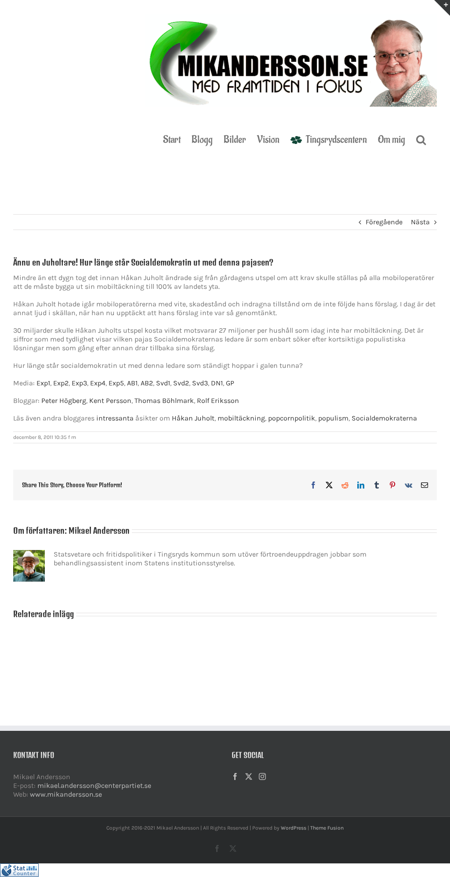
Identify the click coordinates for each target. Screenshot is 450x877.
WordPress (293, 828)
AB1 (132, 383)
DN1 (217, 383)
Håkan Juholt (193, 418)
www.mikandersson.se (66, 794)
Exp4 (97, 383)
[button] (421, 139)
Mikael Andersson (99, 530)
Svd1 (163, 383)
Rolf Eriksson (218, 400)
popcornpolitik (291, 418)
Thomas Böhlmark (164, 400)
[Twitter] (248, 776)
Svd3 (200, 383)
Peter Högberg (63, 400)
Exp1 (43, 383)
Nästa (420, 222)
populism (333, 418)
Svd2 (181, 383)
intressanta (115, 418)
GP (230, 383)
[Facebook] (235, 776)
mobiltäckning (241, 418)
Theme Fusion (327, 828)
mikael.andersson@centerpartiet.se (94, 785)
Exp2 (61, 383)
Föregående (384, 222)
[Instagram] (262, 776)
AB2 (147, 383)
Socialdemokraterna (384, 418)
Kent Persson (110, 400)
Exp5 (116, 383)
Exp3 (79, 383)
